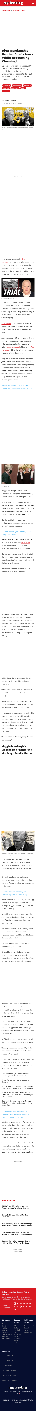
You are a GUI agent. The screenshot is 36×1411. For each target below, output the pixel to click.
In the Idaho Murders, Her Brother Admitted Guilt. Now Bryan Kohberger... (18, 1233)
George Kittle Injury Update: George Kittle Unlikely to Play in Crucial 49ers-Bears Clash (17, 1103)
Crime (23, 10)
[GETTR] (24, 1304)
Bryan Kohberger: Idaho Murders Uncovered (15, 1081)
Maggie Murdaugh (13, 347)
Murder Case (6, 88)
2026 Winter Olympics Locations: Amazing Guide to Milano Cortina (15, 1075)
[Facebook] (18, 1304)
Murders (23, 88)
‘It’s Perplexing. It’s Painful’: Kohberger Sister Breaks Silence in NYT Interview (17, 1087)
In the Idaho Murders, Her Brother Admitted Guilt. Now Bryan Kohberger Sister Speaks (17, 1094)
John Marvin (6, 323)
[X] (27, 1307)
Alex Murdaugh (6, 85)
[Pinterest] (15, 1307)
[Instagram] (27, 1304)
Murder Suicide (15, 88)
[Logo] (13, 3)
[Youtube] (15, 1310)
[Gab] (21, 1304)
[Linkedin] (30, 1304)
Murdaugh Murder (17, 85)
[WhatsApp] (30, 1307)
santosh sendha (10, 100)
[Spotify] (21, 1307)
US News (16, 10)
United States (6, 91)
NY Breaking (6, 10)
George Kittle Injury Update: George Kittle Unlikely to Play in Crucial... (16, 1242)
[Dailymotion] (15, 1304)
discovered (25, 542)
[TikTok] (24, 1307)
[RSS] (18, 1307)
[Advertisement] (18, 31)
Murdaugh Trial (27, 85)
